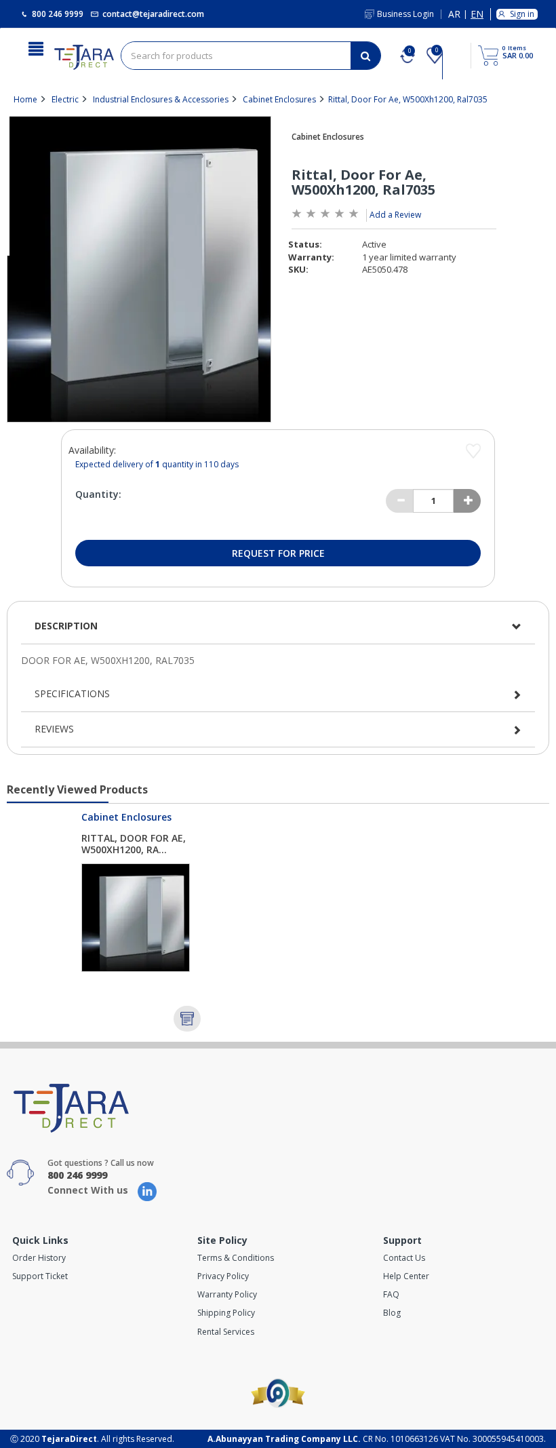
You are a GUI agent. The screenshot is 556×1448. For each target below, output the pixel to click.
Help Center (406, 1276)
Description (66, 625)
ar (454, 14)
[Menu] (35, 47)
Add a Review (395, 214)
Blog (392, 1312)
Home (25, 99)
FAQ (391, 1294)
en (477, 14)
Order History (39, 1258)
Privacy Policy (223, 1276)
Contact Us (404, 1258)
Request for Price (278, 553)
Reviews (54, 728)
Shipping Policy (226, 1312)
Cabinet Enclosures (279, 99)
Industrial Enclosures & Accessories (161, 99)
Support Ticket (40, 1276)
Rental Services (225, 1331)
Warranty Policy (227, 1294)
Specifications (72, 693)
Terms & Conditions (235, 1258)
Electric (65, 99)
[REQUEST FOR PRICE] (187, 1019)
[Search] (365, 55)
